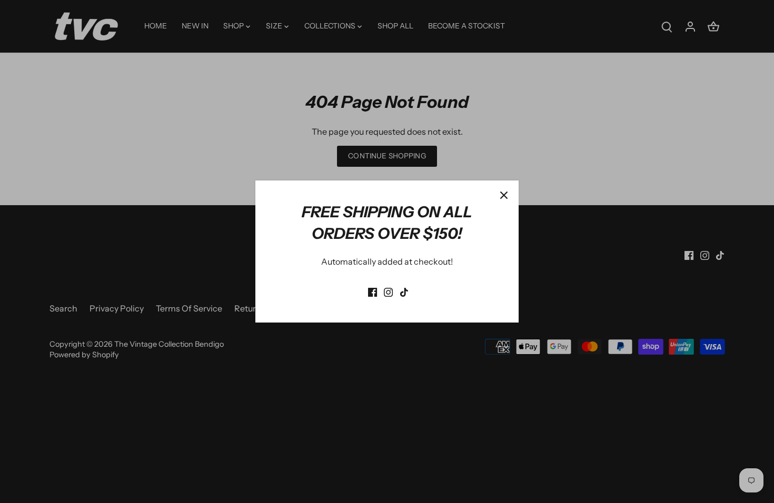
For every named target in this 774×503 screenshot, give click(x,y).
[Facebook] (372, 291)
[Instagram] (388, 291)
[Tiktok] (404, 291)
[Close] (503, 195)
